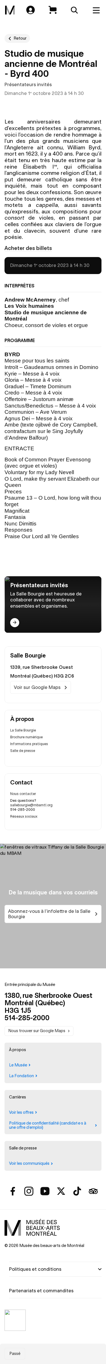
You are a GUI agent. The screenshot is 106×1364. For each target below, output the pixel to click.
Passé (14, 1353)
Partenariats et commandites (41, 1290)
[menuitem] (10, 10)
